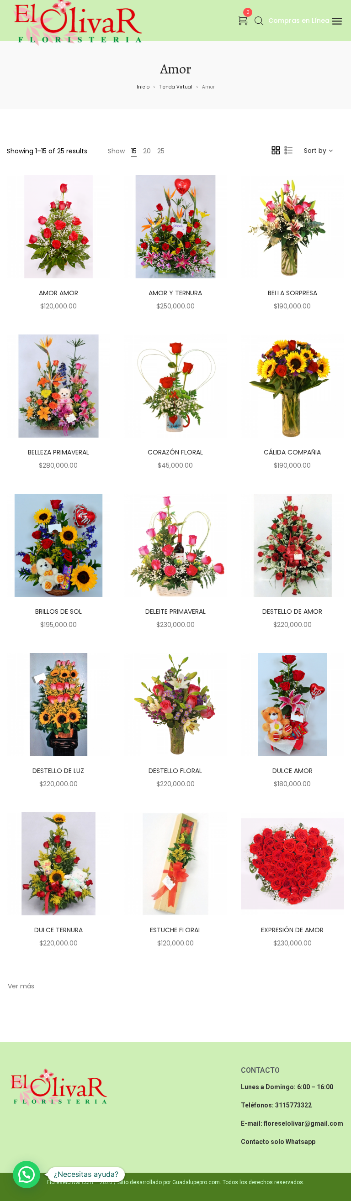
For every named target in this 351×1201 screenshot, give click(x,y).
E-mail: (252, 1123)
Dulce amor (292, 770)
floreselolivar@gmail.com (303, 1123)
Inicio (143, 87)
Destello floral (175, 770)
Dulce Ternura (58, 930)
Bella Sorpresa (292, 293)
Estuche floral (175, 930)
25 (161, 151)
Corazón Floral (175, 452)
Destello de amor (292, 611)
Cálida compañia (292, 452)
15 (134, 151)
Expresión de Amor (292, 930)
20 (147, 151)
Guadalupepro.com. (196, 1182)
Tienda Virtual (175, 87)
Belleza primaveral (58, 452)
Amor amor (58, 293)
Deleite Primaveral (175, 611)
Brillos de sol (58, 611)
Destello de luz (58, 770)
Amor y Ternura (175, 293)
